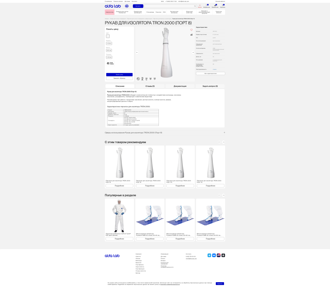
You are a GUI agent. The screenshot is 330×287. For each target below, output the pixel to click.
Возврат (163, 260)
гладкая (215, 69)
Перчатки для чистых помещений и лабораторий (139, 18)
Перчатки (158, 12)
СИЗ (164, 12)
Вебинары (139, 260)
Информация (164, 254)
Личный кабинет (220, 1)
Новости (138, 256)
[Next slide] (193, 52)
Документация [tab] (180, 86)
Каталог (138, 6)
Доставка (127, 1)
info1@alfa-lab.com (183, 1)
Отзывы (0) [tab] (150, 86)
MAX (162, 1)
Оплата (163, 258)
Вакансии (138, 262)
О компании (108, 1)
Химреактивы (110, 12)
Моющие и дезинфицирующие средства (204, 12)
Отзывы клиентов (141, 271)
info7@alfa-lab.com (191, 258)
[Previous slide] (137, 52)
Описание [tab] (120, 86)
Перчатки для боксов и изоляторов (162, 18)
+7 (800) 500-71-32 (171, 1)
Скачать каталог (118, 1)
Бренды (138, 273)
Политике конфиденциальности (170, 284)
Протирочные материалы (174, 12)
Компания (139, 254)
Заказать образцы (119, 78)
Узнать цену (119, 74)
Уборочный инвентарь (189, 12)
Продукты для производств (138, 12)
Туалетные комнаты (219, 12)
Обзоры (138, 258)
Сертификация (140, 268)
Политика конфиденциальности (167, 266)
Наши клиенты (140, 266)
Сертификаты (140, 264)
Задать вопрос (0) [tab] (210, 86)
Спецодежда (150, 12)
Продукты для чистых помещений (122, 12)
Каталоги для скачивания (164, 263)
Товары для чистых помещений (118, 18)
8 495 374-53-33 (191, 256)
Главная (107, 18)
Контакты (134, 1)
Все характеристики (211, 73)
